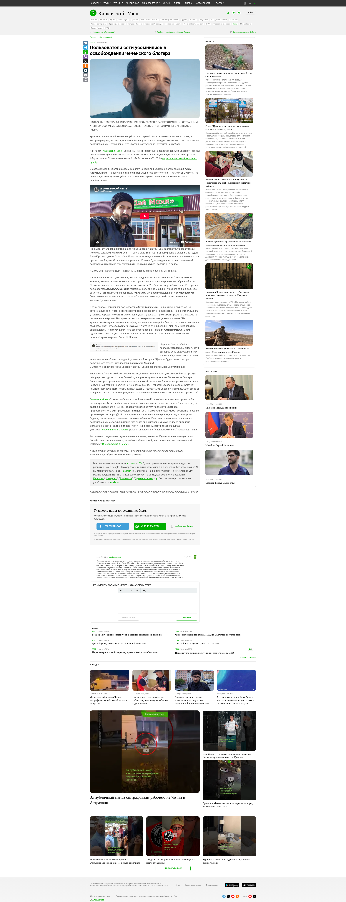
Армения (135, 20)
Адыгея (112, 20)
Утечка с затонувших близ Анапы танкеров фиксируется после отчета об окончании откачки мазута (235, 700)
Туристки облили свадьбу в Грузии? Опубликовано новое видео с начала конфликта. (115, 861)
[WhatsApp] (85, 52)
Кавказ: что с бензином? (103, 32)
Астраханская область (149, 20)
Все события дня (248, 657)
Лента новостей (105, 37)
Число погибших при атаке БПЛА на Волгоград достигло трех (207, 634)
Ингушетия (203, 20)
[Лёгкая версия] (245, 3)
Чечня (235, 24)
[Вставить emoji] (144, 590)
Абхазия (94, 20)
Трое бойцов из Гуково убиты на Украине (197, 643)
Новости (94, 3)
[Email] (85, 75)
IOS (140, 463)
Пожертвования (212, 885)
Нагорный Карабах (135, 24)
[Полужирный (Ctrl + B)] (121, 590)
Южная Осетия (245, 24)
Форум (166, 3)
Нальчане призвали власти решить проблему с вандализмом (228, 74)
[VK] (85, 43)
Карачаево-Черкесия (98, 24)
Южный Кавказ (96, 28)
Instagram (111, 478)
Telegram (126, 470)
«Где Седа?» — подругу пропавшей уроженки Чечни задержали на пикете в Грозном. (227, 755)
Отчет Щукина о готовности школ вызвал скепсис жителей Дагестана (227, 127)
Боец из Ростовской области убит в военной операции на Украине (127, 634)
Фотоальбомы (204, 3)
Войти (250, 13)
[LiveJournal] (85, 70)
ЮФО (107, 28)
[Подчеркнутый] (131, 590)
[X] (85, 61)
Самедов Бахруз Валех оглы (219, 482)
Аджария (103, 20)
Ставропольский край (221, 24)
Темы (106, 3)
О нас (178, 885)
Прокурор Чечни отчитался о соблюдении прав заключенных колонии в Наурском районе (227, 295)
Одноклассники (144, 478)
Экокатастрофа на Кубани (244, 32)
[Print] (85, 80)
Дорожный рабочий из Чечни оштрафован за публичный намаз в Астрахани (108, 700)
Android (131, 463)
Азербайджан (123, 20)
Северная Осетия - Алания (193, 24)
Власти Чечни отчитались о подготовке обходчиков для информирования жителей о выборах (228, 182)
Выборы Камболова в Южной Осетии (173, 32)
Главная (93, 37)
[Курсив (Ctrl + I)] (126, 590)
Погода (220, 3)
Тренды (118, 3)
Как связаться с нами (193, 885)
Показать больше (173, 868)
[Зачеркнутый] (137, 590)
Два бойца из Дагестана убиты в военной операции (119, 643)
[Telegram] (85, 47)
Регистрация (128, 617)
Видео (188, 3)
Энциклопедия (150, 3)
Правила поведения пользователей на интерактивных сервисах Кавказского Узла (146, 896)
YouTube (114, 482)
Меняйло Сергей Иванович (219, 445)
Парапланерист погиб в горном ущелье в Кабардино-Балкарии (125, 652)
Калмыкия (233, 20)
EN (255, 3)
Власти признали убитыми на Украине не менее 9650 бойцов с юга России (227, 350)
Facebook (98, 478)
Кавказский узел (112, 150)
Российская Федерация (153, 24)
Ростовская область (173, 24)
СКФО (208, 24)
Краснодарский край (117, 24)
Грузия (184, 20)
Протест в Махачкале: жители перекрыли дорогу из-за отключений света (228, 804)
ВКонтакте (126, 478)
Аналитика (132, 3)
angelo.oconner (114, 557)
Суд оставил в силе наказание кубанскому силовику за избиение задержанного (150, 700)
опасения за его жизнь (115, 429)
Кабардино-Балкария (219, 20)
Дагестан (193, 20)
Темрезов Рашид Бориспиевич (221, 407)
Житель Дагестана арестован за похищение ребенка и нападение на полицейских (228, 243)
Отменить (186, 618)
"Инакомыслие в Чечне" (114, 443)
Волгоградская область (170, 20)
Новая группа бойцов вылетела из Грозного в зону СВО (204, 652)
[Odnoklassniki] (85, 66)
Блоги (177, 3)
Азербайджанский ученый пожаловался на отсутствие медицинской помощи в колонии (192, 700)
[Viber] (85, 57)
